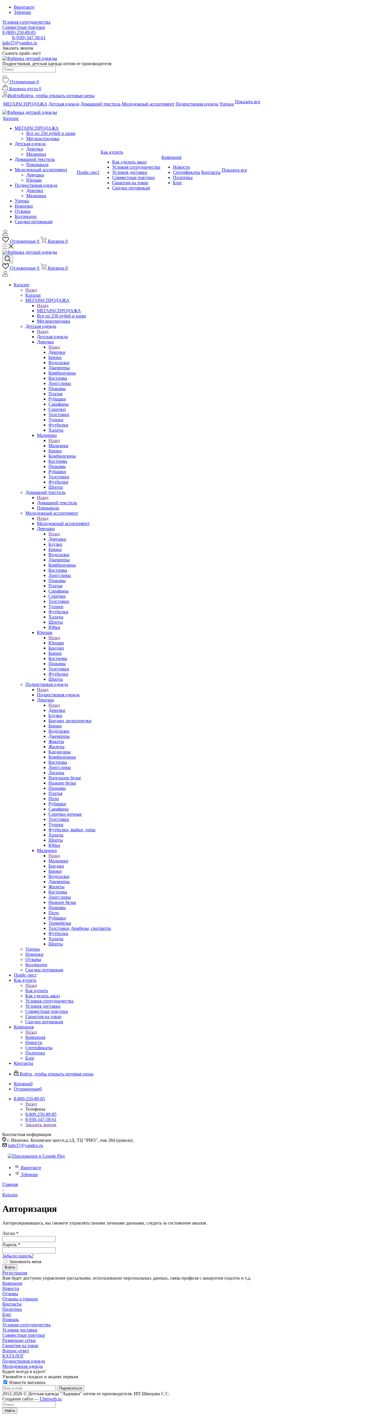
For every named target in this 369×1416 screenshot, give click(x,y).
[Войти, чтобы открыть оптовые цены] (5, 234)
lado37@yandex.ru (19, 42)
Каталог (33, 295)
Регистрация (14, 1272)
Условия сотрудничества (26, 1324)
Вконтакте (24, 7)
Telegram (22, 12)
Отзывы (10, 1293)
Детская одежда (52, 336)
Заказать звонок (41, 1124)
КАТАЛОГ (13, 1355)
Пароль (11, 1244)
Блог (7, 1314)
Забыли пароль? (18, 1255)
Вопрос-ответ (15, 1350)
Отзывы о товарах (20, 1298)
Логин (10, 1233)
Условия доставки (19, 1329)
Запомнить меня (25, 1261)
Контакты (12, 1304)
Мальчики (58, 445)
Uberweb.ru (51, 1398)
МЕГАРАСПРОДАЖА (59, 310)
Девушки (57, 539)
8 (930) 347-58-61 (29, 37)
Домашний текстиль (57, 502)
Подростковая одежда (58, 694)
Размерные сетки (19, 1340)
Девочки (56, 352)
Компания (35, 1037)
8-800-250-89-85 (41, 1114)
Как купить (36, 990)
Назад (31, 289)
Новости (10, 1288)
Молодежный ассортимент (63, 523)
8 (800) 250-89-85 (19, 32)
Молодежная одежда (22, 1366)
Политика (12, 1309)
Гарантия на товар (20, 1345)
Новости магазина (26, 1382)
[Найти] (4, 76)
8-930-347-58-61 (41, 1119)
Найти (10, 1411)
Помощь (10, 1319)
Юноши (56, 642)
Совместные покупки (23, 1335)
